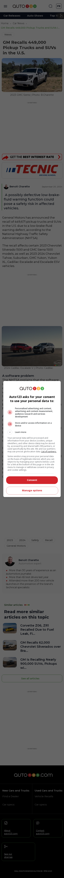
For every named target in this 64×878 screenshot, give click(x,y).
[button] (32, 432)
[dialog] (32, 439)
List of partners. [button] (48, 451)
